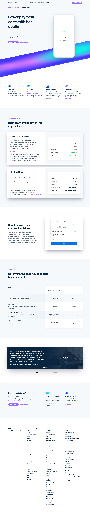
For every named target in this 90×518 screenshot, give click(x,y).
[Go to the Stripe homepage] (9, 428)
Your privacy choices (70, 451)
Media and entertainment (52, 467)
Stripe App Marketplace (52, 483)
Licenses (67, 445)
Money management (51, 450)
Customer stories (69, 432)
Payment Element (69, 97)
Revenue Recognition (32, 471)
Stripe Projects (49, 502)
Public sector (49, 473)
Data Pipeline (30, 448)
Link (47, 97)
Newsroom (67, 463)
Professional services (51, 471)
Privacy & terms (69, 440)
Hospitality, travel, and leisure (53, 463)
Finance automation (51, 442)
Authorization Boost (32, 434)
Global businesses (50, 444)
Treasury (29, 479)
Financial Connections (33, 93)
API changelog (49, 498)
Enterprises (49, 430)
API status (48, 496)
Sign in (67, 2)
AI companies (49, 456)
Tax (28, 475)
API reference (49, 494)
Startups (48, 432)
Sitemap (67, 447)
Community (68, 436)
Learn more (12, 151)
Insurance (48, 465)
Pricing (47, 2)
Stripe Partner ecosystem (52, 485)
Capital (29, 438)
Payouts (29, 467)
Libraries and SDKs (50, 500)
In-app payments (50, 446)
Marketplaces (49, 448)
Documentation (50, 492)
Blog (66, 434)
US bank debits (25, 7)
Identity (29, 454)
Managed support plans (71, 474)
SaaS (47, 454)
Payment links (30, 463)
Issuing (29, 458)
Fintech (48, 459)
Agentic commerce (50, 434)
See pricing (68, 404)
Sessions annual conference (72, 438)
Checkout (77, 97)
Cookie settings (69, 449)
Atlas (28, 432)
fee (33, 192)
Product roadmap (69, 459)
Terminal (29, 477)
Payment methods (13, 7)
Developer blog (50, 504)
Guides (67, 430)
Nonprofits (48, 469)
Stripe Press (68, 465)
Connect (29, 444)
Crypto (29, 446)
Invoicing (68, 98)
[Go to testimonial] (44, 367)
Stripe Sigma (30, 473)
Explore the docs (24, 42)
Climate (29, 442)
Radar (28, 469)
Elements (29, 450)
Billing (28, 436)
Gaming (48, 461)
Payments (29, 465)
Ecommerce (49, 438)
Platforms (48, 452)
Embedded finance (50, 440)
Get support (68, 472)
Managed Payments (32, 461)
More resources (69, 453)
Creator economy (50, 458)
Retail (47, 475)
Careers (67, 461)
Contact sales (76, 2)
